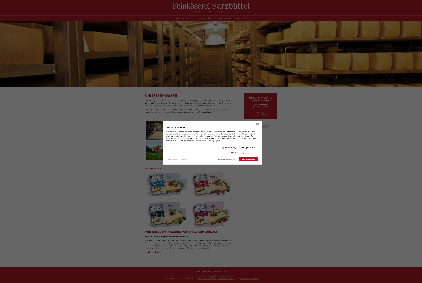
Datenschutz (172, 159)
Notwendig (230, 147)
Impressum (183, 159)
